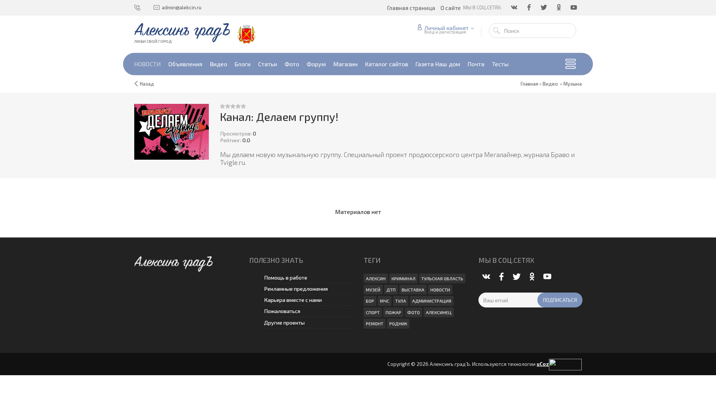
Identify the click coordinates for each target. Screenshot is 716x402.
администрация (431, 300)
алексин (376, 278)
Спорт (373, 312)
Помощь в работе (285, 277)
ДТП (391, 289)
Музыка (572, 84)
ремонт (374, 323)
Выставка (413, 289)
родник (398, 323)
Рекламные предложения (296, 288)
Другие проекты (284, 322)
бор (370, 300)
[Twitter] (544, 7)
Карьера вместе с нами (293, 300)
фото (413, 312)
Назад (147, 84)
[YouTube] (574, 7)
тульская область (442, 278)
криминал (403, 278)
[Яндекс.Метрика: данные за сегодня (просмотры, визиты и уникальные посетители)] (565, 364)
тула (400, 300)
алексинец (439, 312)
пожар (393, 312)
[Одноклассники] (559, 7)
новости (440, 289)
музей (373, 289)
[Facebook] (529, 7)
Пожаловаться (282, 311)
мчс (384, 300)
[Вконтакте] (514, 7)
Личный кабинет (446, 28)
